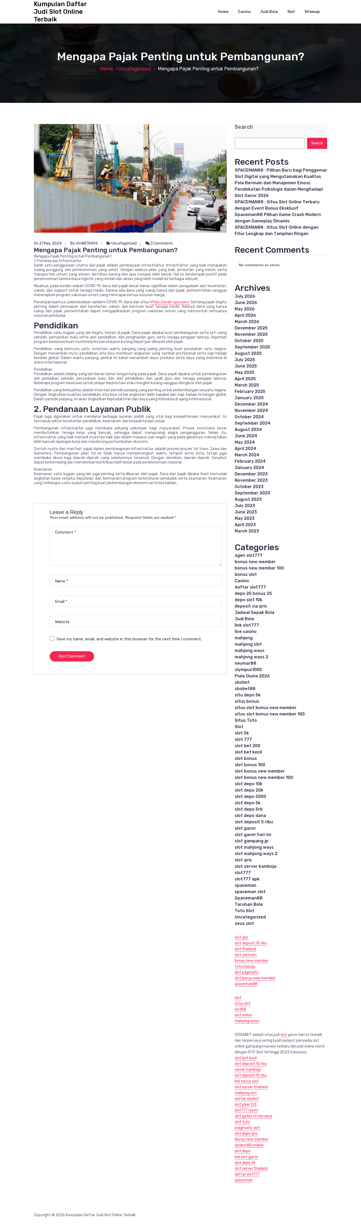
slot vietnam (246, 955)
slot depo (243, 1151)
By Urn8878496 (84, 243)
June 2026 (246, 302)
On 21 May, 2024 (48, 243)
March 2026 (247, 321)
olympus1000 (248, 669)
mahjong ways (250, 650)
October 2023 (249, 486)
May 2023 (244, 518)
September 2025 (252, 347)
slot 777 (243, 739)
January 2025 (249, 397)
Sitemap (312, 12)
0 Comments (161, 243)
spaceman (245, 885)
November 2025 (251, 334)
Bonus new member (252, 1139)
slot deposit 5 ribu (254, 821)
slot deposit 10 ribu (251, 943)
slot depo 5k (248, 802)
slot (238, 997)
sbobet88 (245, 688)
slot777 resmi (246, 1110)
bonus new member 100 (259, 568)
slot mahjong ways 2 (256, 853)
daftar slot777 (250, 587)
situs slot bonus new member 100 (270, 714)
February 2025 (250, 391)
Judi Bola (269, 12)
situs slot (243, 1003)
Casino (244, 12)
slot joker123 (246, 1104)
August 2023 (248, 499)
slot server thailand (251, 1087)
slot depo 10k (248, 783)
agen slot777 (248, 555)
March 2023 (247, 531)
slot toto (242, 1122)
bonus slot (246, 574)
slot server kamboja (255, 866)
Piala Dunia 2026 (252, 675)
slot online (243, 1015)
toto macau (245, 966)
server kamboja (248, 1069)
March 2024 (247, 454)
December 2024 (251, 404)
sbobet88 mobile (249, 1145)
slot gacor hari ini (253, 834)
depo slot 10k (248, 599)
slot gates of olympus (253, 1116)
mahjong (244, 637)
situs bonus (247, 701)
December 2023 (251, 473)
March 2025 (247, 385)
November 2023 (251, 480)
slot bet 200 (247, 745)
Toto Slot (244, 910)
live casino (246, 631)
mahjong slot (248, 644)
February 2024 (250, 461)
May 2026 (245, 308)
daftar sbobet (247, 1098)
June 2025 (246, 366)
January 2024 (249, 467)
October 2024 (249, 416)
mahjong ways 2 (251, 656)
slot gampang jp (251, 840)
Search (244, 127)
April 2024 (245, 448)
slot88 (240, 1009)
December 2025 (251, 327)
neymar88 (245, 663)
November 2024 (251, 410)
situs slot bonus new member (266, 707)
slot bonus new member (260, 771)
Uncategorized (134, 69)
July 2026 (245, 296)
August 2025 (248, 353)
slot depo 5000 (250, 796)
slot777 (243, 872)
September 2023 (252, 492)
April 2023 (245, 524)
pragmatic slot (247, 1128)
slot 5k (242, 733)
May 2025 (244, 372)
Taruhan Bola (249, 904)
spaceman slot (250, 891)
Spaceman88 (249, 898)
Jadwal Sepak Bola (254, 612)
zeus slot (244, 923)
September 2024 (252, 423)
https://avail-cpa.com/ (169, 302)
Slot (291, 12)
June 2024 (246, 435)
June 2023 (246, 512)
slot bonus (246, 758)
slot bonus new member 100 (264, 777)
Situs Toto (246, 720)
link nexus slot (247, 1081)
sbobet (242, 682)
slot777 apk (247, 878)
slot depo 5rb (249, 809)
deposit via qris (251, 606)
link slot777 (247, 625)
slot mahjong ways (254, 847)
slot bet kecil (248, 752)
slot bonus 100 (250, 764)
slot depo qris (246, 1133)
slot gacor (245, 828)
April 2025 (245, 378)
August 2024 (248, 429)
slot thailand (245, 949)
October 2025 (249, 340)
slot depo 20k (249, 790)
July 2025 (245, 359)
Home (223, 12)
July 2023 (245, 505)
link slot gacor (246, 1157)
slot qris (243, 859)
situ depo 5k (248, 694)
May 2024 (245, 442)
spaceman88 (246, 984)
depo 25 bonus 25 (253, 593)
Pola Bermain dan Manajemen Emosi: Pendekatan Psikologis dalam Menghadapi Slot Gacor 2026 (279, 189)
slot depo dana (250, 815)
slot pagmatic (247, 972)
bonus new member (255, 561)
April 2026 (245, 315)
